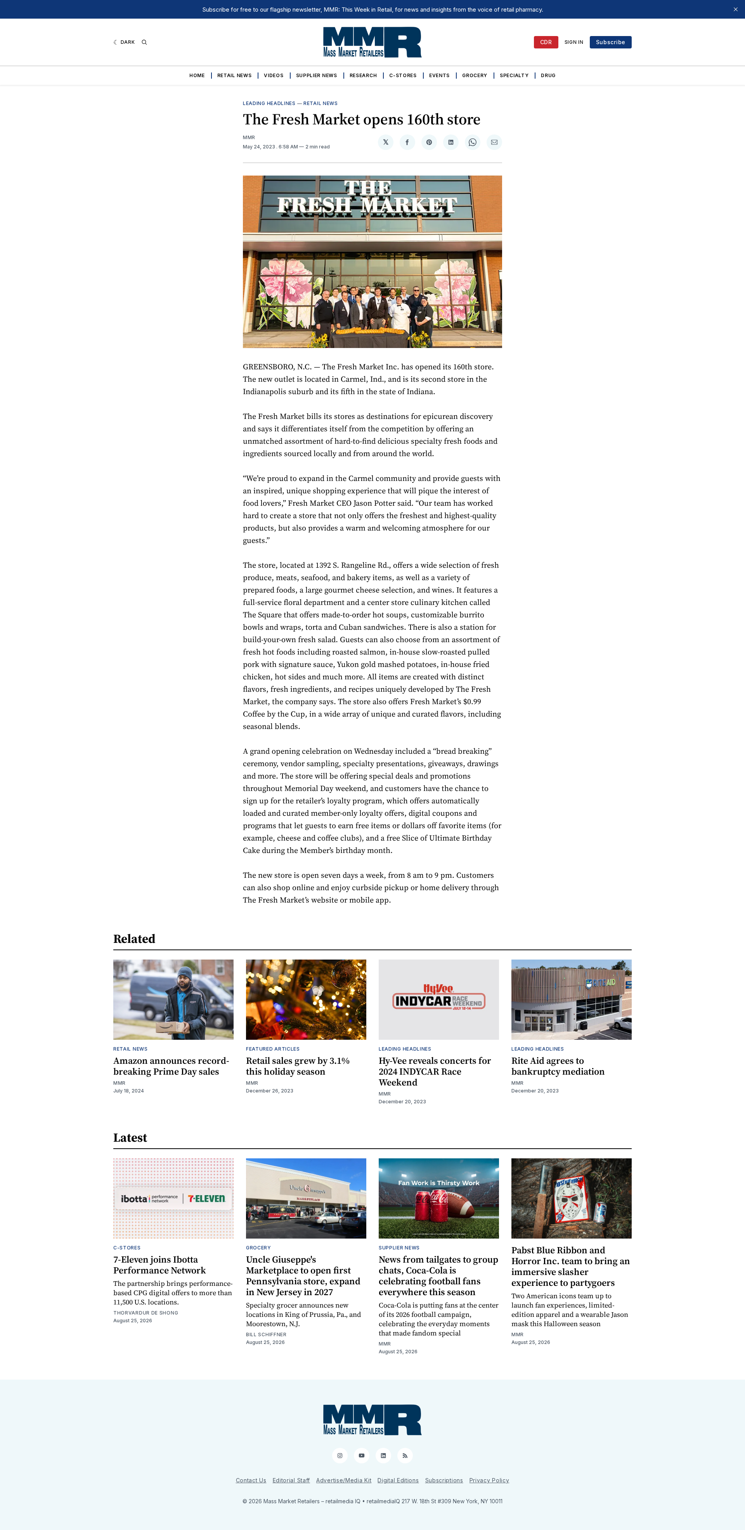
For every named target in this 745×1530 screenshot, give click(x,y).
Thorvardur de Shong (145, 1313)
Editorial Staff (291, 1480)
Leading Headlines (269, 103)
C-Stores (403, 75)
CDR (546, 42)
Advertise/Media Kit (343, 1480)
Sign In (574, 42)
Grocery (474, 75)
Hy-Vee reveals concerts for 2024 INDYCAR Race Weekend (435, 1071)
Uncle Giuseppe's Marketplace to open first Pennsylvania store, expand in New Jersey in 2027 (303, 1275)
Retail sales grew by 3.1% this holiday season (298, 1066)
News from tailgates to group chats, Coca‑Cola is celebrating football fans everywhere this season (438, 1275)
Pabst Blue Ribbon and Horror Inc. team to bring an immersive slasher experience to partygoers (570, 1266)
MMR (249, 137)
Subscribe (610, 42)
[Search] (144, 42)
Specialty (514, 75)
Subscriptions (444, 1480)
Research (363, 75)
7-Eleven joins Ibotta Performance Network (159, 1265)
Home (197, 75)
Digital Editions (398, 1480)
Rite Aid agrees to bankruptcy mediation (558, 1066)
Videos (273, 75)
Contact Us (251, 1480)
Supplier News (316, 75)
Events (439, 75)
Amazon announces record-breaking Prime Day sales (171, 1066)
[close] (735, 9)
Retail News (234, 75)
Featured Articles (273, 1049)
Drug (548, 75)
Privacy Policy (489, 1480)
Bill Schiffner (266, 1334)
